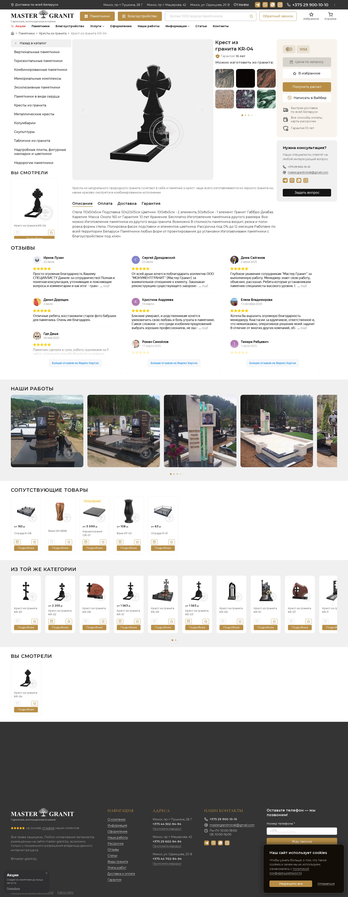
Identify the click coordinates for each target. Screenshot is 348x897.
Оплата (105, 203)
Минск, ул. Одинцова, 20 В (210, 5)
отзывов (48, 828)
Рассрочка (115, 843)
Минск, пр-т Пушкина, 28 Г (123, 5)
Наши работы (118, 837)
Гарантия (151, 203)
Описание (82, 203)
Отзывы (241, 4)
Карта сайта (65, 892)
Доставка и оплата (121, 873)
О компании (116, 819)
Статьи (112, 855)
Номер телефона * (281, 823)
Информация (117, 825)
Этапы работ (117, 867)
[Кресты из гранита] (41, 43)
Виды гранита (118, 861)
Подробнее (13, 888)
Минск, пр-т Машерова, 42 (166, 5)
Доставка (127, 203)
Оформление (117, 831)
